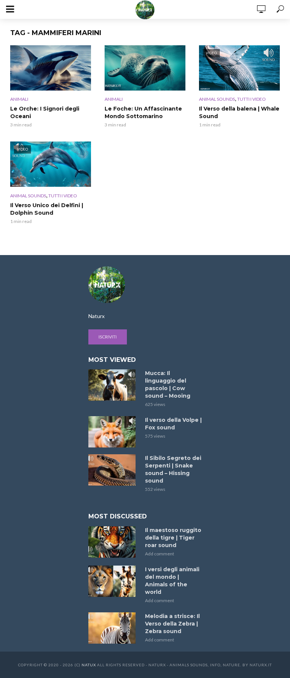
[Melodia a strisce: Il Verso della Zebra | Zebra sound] (113, 628)
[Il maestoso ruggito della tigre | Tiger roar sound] (113, 542)
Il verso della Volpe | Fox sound (173, 424)
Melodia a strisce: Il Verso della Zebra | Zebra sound (172, 624)
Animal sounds (217, 99)
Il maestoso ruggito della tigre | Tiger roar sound (173, 538)
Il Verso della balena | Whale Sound (239, 112)
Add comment (159, 554)
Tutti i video (251, 99)
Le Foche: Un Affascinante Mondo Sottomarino (143, 112)
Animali (19, 99)
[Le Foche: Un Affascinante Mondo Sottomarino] (145, 67)
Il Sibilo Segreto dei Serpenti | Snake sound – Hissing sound (173, 469)
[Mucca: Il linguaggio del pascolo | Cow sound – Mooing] (113, 385)
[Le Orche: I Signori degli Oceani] (50, 67)
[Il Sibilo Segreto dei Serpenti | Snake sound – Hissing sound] (113, 470)
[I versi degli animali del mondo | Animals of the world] (113, 581)
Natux (89, 665)
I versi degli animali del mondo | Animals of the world (172, 580)
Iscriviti (108, 337)
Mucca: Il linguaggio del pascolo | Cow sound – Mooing (167, 384)
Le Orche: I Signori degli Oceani (44, 112)
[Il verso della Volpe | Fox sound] (113, 431)
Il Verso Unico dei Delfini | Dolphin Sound (46, 209)
